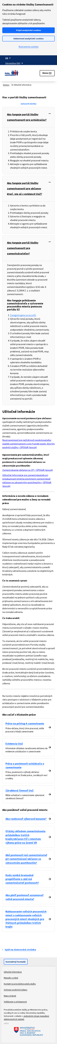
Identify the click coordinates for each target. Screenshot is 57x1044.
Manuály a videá (11, 977)
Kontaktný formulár (16, 961)
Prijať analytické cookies (28, 30)
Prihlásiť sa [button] (26, 71)
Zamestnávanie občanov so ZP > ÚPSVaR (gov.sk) (27, 469)
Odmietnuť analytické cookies (28, 38)
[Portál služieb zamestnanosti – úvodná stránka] (12, 73)
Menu (47, 73)
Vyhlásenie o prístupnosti (15, 1001)
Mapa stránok (10, 995)
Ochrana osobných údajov (15, 989)
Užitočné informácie (13, 972)
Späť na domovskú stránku (20, 949)
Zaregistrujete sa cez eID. (23, 315)
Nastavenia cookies (29, 46)
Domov (6, 84)
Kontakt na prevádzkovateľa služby (20, 983)
